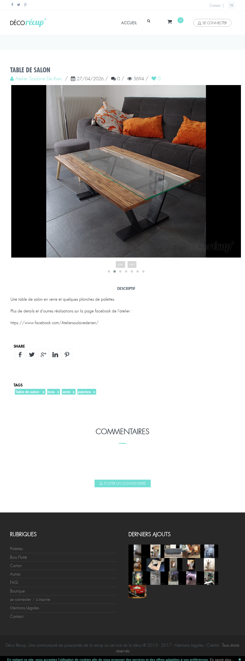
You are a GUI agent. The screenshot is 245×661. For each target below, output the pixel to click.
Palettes (16, 548)
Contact (215, 5)
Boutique (17, 591)
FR (231, 5)
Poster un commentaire (125, 483)
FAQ (14, 582)
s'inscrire (43, 599)
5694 (139, 79)
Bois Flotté (18, 557)
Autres (15, 574)
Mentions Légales (24, 607)
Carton (16, 565)
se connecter (214, 23)
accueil (129, 23)
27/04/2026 (90, 79)
